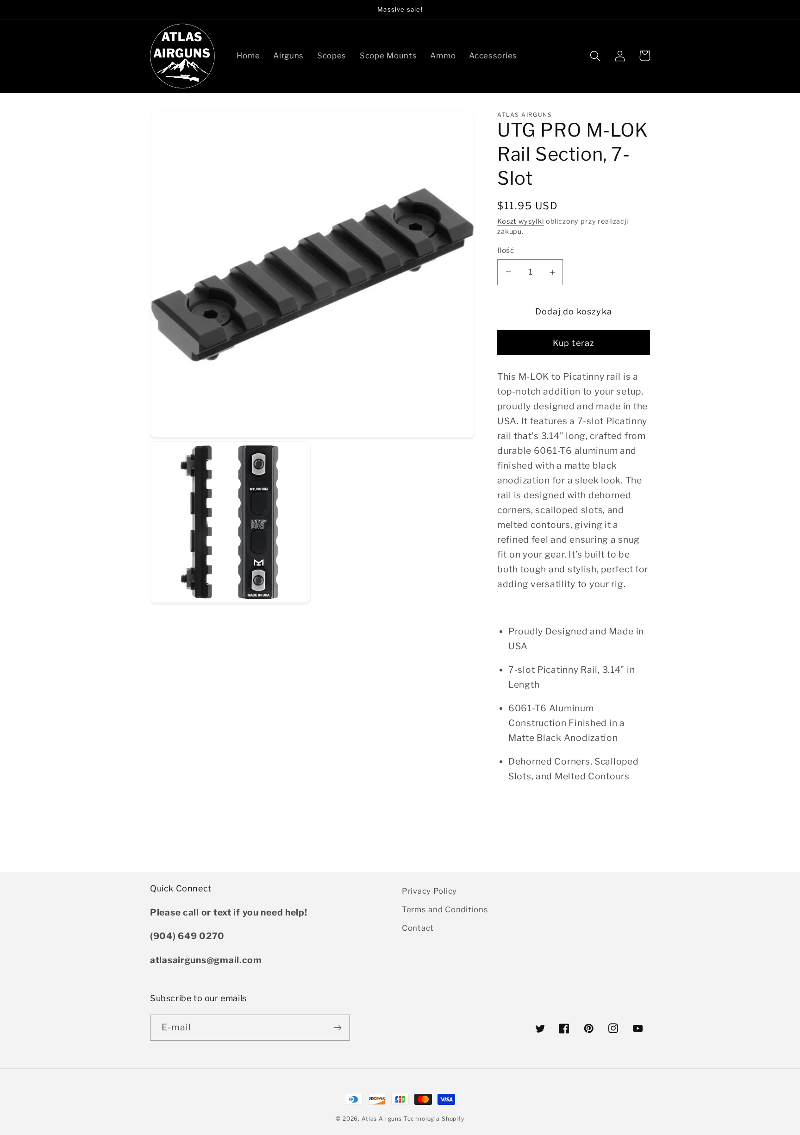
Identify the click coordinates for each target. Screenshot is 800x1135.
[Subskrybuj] (337, 1028)
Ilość (505, 250)
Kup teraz (574, 343)
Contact (418, 928)
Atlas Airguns (383, 1118)
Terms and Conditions (445, 909)
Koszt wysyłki (520, 221)
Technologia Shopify (434, 1118)
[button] (595, 56)
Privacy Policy (429, 891)
